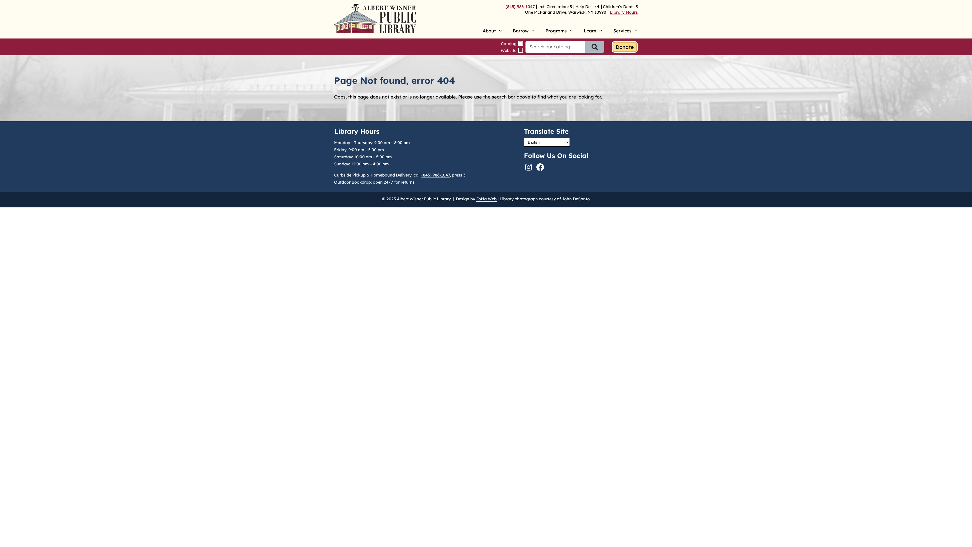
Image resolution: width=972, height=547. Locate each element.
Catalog (508, 43)
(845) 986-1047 (520, 6)
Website (508, 50)
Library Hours (624, 12)
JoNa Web (486, 198)
